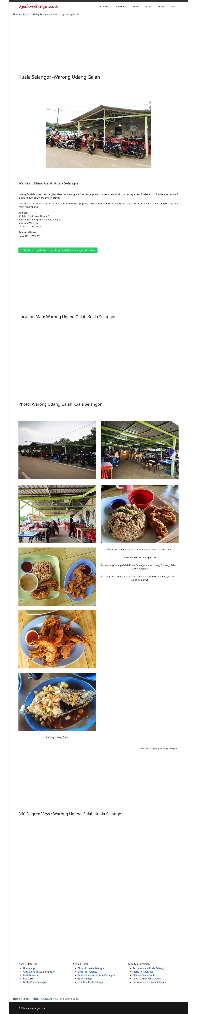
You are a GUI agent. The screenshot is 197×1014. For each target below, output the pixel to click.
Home (106, 6)
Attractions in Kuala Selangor (39, 971)
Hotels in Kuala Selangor (91, 982)
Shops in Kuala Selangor (91, 968)
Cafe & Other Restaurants (147, 978)
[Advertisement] (98, 42)
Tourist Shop (85, 978)
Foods (148, 6)
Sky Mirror (29, 978)
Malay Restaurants (143, 971)
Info (173, 6)
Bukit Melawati (31, 975)
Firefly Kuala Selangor (35, 982)
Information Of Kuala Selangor (149, 982)
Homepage (29, 968)
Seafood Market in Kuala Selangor (96, 975)
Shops (136, 6)
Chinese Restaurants (144, 975)
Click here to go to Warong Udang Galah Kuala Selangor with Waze (59, 250)
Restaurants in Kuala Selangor (149, 968)
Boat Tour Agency (87, 971)
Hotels (161, 6)
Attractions (121, 6)
